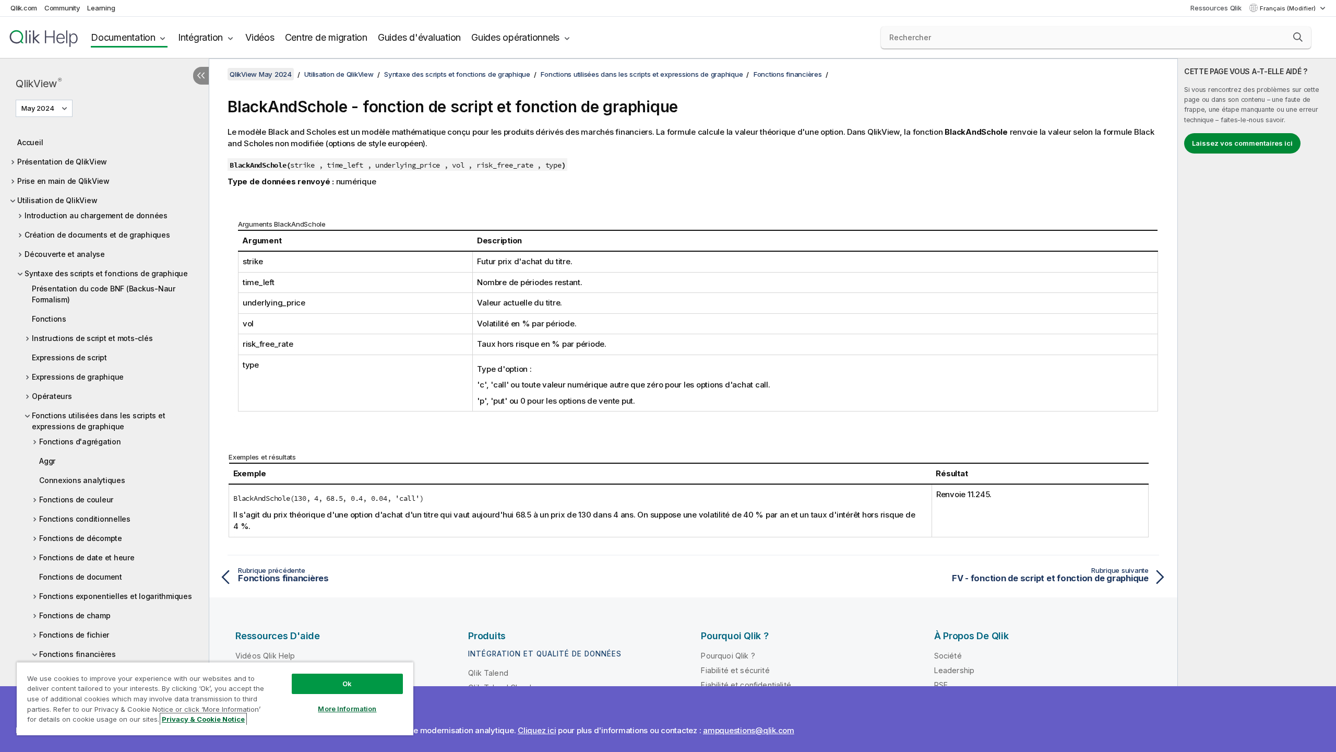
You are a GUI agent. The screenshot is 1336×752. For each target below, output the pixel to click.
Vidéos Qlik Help (265, 655)
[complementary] (1257, 405)
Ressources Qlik (1215, 8)
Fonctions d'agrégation (80, 441)
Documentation (123, 37)
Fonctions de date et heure (87, 557)
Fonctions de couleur (76, 499)
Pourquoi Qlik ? (728, 655)
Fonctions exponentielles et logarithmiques (115, 596)
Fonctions (49, 318)
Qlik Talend (488, 672)
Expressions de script (69, 357)
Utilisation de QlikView (57, 200)
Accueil (30, 142)
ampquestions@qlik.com (748, 730)
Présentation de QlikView (62, 161)
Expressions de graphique (78, 376)
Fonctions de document (80, 576)
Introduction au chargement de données (96, 215)
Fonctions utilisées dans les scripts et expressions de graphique (98, 421)
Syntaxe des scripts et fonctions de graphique (106, 273)
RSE (941, 684)
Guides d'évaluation (419, 37)
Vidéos (260, 37)
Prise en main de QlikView (63, 181)
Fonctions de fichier (74, 634)
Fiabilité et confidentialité (746, 684)
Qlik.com (23, 8)
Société (948, 655)
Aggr (47, 460)
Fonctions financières (77, 654)
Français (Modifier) (1288, 8)
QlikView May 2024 (261, 74)
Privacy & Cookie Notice (203, 719)
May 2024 (37, 108)
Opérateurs (52, 396)
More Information (347, 708)
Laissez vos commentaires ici (1242, 143)
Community (62, 8)
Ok (347, 683)
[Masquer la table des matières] (201, 76)
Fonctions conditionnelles (84, 518)
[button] (1298, 37)
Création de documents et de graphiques (97, 234)
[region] (215, 698)
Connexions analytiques (82, 480)
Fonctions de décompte (80, 538)
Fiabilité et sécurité (735, 670)
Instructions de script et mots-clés (92, 338)
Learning (101, 8)
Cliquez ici (537, 730)
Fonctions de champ (75, 615)
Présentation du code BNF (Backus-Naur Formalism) (103, 294)
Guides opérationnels (515, 37)
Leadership (954, 670)
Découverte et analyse (65, 254)
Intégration (200, 37)
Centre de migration (326, 37)
